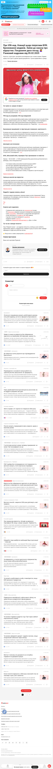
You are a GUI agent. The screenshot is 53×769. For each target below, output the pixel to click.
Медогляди (6, 576)
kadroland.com (12, 755)
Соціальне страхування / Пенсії (11, 423)
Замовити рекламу (44, 2)
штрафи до (20, 215)
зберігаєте (37, 197)
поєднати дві (28, 210)
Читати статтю (7, 140)
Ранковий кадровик (7, 42)
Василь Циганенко (12, 61)
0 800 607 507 (10, 726)
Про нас (3, 706)
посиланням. (43, 124)
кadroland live (28, 233)
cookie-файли (26, 767)
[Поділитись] (44, 65)
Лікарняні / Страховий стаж (10, 368)
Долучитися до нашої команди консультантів (11, 716)
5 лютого (18, 218)
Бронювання (7, 312)
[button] (32, 695)
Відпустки (6, 671)
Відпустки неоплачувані (13, 331)
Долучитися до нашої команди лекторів (10, 711)
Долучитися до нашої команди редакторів (10, 713)
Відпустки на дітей (16, 633)
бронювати (11, 212)
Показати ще (27, 690)
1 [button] (22, 694)
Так (4, 202)
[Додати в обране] (47, 326)
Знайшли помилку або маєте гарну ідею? (10, 721)
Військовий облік (12, 595)
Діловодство (14, 351)
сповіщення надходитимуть (19, 220)
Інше (5, 387)
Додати (44, 99)
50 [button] (29, 694)
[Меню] (2, 21)
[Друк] (25, 65)
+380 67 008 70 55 (5, 729)
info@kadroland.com (5, 736)
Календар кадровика (8, 406)
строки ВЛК (12, 213)
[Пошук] (39, 21)
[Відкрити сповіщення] (46, 21)
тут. (20, 112)
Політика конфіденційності (6, 750)
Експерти (3, 708)
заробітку (27, 217)
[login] (49, 21)
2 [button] (25, 694)
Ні (3, 203)
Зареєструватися (8, 174)
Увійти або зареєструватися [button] (40, 34)
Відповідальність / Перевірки (18, 442)
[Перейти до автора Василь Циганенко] (7, 250)
